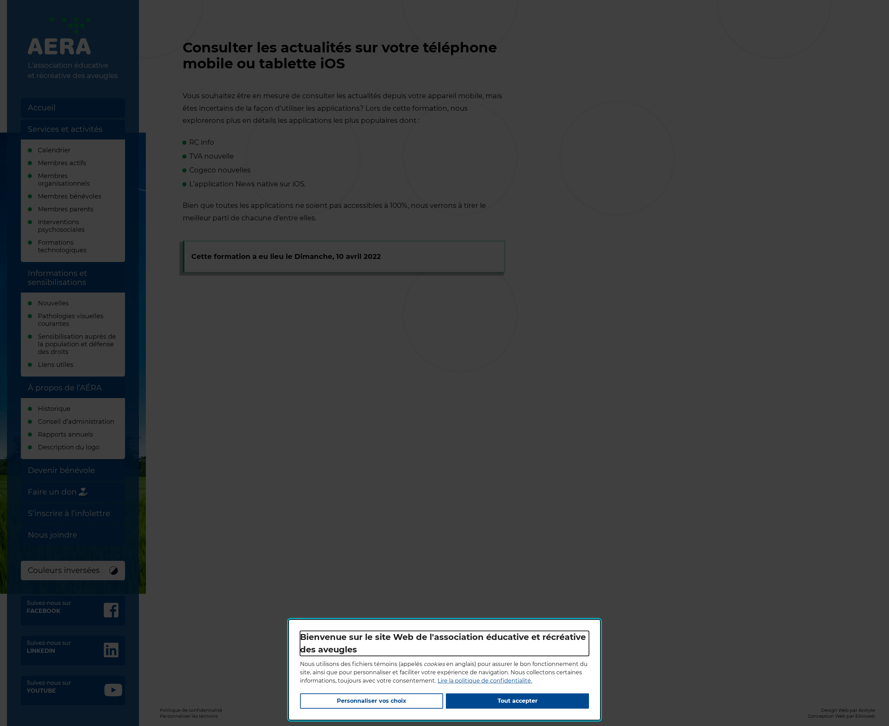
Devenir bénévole (61, 470)
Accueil (42, 107)
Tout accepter (518, 701)
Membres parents (65, 209)
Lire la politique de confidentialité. (485, 680)
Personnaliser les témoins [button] (189, 716)
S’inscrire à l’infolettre (69, 513)
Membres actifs (62, 163)
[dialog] (444, 669)
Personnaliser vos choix (371, 701)
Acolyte (866, 710)
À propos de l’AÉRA (65, 387)
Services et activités (65, 129)
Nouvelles (53, 303)
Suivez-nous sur (76, 607)
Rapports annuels (65, 434)
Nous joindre (52, 535)
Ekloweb (865, 716)
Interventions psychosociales (61, 226)
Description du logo (68, 447)
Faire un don (53, 492)
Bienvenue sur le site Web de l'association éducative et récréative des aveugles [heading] (443, 643)
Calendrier (54, 150)
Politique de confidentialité (191, 710)
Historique (54, 409)
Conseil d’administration (76, 421)
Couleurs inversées (64, 570)
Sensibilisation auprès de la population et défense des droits (77, 344)
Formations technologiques (62, 246)
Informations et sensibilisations (57, 278)
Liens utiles (55, 365)
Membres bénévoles (69, 196)
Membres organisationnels (64, 179)
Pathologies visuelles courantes (70, 320)
